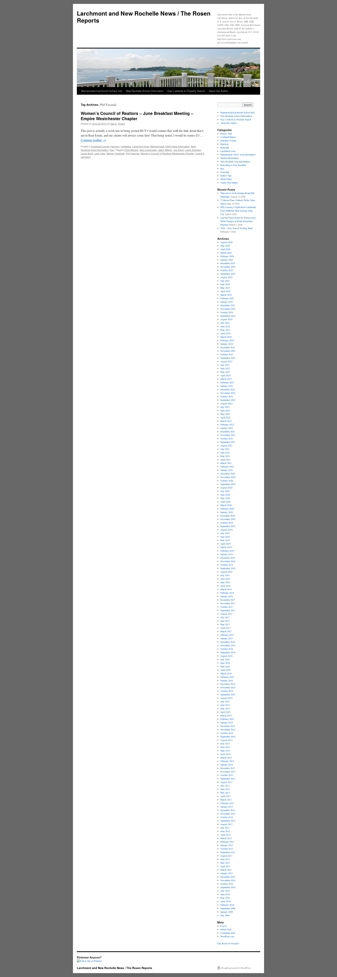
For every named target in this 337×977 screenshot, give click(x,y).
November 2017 (227, 603)
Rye (112, 150)
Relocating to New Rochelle (233, 165)
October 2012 (226, 817)
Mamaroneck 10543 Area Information (170, 146)
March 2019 (226, 547)
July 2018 (225, 575)
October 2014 (226, 733)
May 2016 (225, 666)
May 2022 (225, 413)
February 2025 (227, 298)
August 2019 (226, 529)
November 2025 (227, 266)
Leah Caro (99, 153)
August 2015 (226, 697)
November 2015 (227, 687)
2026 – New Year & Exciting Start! (236, 228)
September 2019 (227, 526)
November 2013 (227, 771)
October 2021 (226, 438)
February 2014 (227, 761)
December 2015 (227, 683)
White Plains (226, 179)
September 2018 (227, 568)
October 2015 (226, 690)
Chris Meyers (131, 150)
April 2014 (225, 754)
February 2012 (227, 841)
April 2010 (225, 901)
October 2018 (226, 564)
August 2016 (226, 655)
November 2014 (227, 729)
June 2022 (225, 410)
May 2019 (225, 540)
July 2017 (225, 617)
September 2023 (227, 357)
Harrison (115, 146)
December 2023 (227, 347)
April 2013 (225, 796)
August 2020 (226, 487)
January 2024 (226, 343)
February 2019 (227, 550)
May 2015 (225, 708)
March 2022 (226, 420)
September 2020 (227, 484)
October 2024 (226, 312)
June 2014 (225, 747)
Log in (223, 925)
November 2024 (227, 308)
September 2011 (227, 852)
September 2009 (227, 908)
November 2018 (227, 561)
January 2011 (226, 873)
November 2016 (227, 645)
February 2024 (227, 340)
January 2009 (226, 911)
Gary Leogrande (148, 150)
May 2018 (225, 582)
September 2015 (227, 694)
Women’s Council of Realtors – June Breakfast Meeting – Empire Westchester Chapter (137, 115)
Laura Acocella (193, 150)
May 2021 (225, 456)
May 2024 (225, 329)
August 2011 (226, 855)
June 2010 (225, 894)
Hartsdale (126, 146)
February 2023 (227, 382)
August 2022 (226, 403)
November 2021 (227, 434)
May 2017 (225, 624)
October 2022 (226, 396)
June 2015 (225, 704)
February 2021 (227, 466)
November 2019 (227, 519)
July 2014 (225, 743)
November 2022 (227, 392)
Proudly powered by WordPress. (236, 967)
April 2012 (225, 834)
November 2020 (227, 477)
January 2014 (226, 764)
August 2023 (226, 361)
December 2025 (227, 263)
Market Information (229, 158)
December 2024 (227, 305)
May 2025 (225, 287)
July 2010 (225, 890)
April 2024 (225, 333)
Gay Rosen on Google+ (228, 943)
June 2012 (225, 831)
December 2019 (227, 515)
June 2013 (225, 789)
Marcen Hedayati (115, 153)
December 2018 (227, 557)
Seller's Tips (226, 175)
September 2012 (227, 820)
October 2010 (226, 883)
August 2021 (226, 445)
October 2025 (226, 270)
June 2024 (225, 326)
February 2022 (227, 424)
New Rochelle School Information (144, 91)
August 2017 (226, 613)
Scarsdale (224, 172)
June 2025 (225, 284)
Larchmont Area (140, 146)
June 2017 (225, 620)
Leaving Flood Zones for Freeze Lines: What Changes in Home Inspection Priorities (238, 221)
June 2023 (225, 368)
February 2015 (227, 718)
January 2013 (226, 806)
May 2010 (225, 897)
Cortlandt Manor (228, 136)
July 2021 (225, 449)
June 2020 (225, 494)
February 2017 (227, 634)
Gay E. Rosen (117, 123)
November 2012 (227, 813)
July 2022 (225, 406)
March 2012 (226, 838)
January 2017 (226, 638)
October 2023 (226, 354)
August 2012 (226, 824)
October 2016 (226, 648)
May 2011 (225, 862)
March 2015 (226, 715)
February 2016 (227, 676)
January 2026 (226, 259)
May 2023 (225, 371)
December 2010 (227, 876)
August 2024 (226, 319)
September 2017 (227, 610)
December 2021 (227, 431)
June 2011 (225, 859)
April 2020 (225, 501)
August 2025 (226, 277)
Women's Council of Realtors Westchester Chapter (167, 153)
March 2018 (226, 589)
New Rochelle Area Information (235, 161)
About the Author (218, 91)
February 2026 (227, 256)
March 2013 (226, 799)
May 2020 (225, 498)
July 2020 (225, 491)
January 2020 (226, 512)
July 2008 (225, 915)
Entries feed (225, 929)
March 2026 (226, 252)
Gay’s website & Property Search (186, 91)
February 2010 (227, 904)
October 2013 (226, 775)
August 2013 (226, 782)
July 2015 (225, 701)
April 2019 (225, 543)
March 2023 (226, 378)
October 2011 (226, 848)
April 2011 (225, 866)
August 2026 (226, 242)
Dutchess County (100, 146)
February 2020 (227, 508)
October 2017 (226, 606)
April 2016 (225, 669)
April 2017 (225, 627)
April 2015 (225, 711)
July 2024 (225, 322)
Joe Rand (178, 150)
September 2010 (227, 887)
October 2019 (226, 522)
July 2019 (225, 533)
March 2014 (226, 757)
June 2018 (225, 578)
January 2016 (226, 680)
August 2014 (226, 740)
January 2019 (226, 554)
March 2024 (226, 336)
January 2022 (226, 427)
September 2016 (227, 652)
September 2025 (227, 273)
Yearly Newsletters (229, 182)
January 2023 (226, 385)
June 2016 (225, 662)
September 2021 (227, 442)
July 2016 (225, 659)
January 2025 (226, 301)
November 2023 (227, 350)
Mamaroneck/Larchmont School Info (101, 91)
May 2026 (225, 245)
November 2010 (227, 880)
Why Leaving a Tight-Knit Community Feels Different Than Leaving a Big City (238, 210)
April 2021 (225, 459)
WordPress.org (227, 936)
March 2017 (226, 631)
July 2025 (225, 280)
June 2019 (225, 536)
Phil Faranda (132, 153)
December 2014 (227, 725)
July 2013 (225, 785)
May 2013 (225, 792)
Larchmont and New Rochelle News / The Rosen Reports (143, 16)
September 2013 (227, 778)
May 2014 (225, 750)
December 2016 (227, 641)
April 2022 (225, 417)
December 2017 (227, 599)
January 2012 (226, 845)
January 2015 (226, 722)
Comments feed (227, 932)
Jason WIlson (165, 150)
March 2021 (226, 463)
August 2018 (226, 571)
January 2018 (226, 596)
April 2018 (225, 585)
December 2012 (227, 810)
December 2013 (227, 768)
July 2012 (225, 827)
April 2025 (225, 291)
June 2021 (225, 452)
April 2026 (225, 249)
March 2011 (226, 869)
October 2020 (226, 480)
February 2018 (227, 592)
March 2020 (226, 505)
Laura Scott (87, 153)
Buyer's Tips (226, 133)
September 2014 (227, 736)
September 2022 (227, 399)
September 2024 (227, 315)
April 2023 (225, 375)
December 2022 (227, 389)
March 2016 (226, 673)
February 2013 (227, 803)
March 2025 (226, 294)
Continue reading (93, 140)
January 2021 (226, 470)
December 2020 (227, 473)
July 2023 (225, 364)
